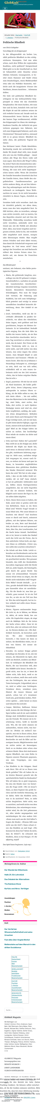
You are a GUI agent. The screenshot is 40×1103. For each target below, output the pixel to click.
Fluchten (7, 902)
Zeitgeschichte (17, 995)
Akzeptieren (6, 1101)
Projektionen (16, 976)
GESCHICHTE (16, 993)
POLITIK (14, 957)
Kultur (13, 854)
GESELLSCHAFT (17, 969)
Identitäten (15, 973)
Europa (14, 961)
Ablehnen (17, 1101)
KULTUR (14, 981)
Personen (15, 997)
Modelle (14, 971)
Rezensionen (9, 914)
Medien (7, 910)
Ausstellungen (9, 898)
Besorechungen (17, 966)
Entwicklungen (17, 1000)
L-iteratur (7, 906)
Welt (13, 963)
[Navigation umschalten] (5, 8)
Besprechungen (17, 978)
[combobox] (13, 1010)
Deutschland (16, 959)
